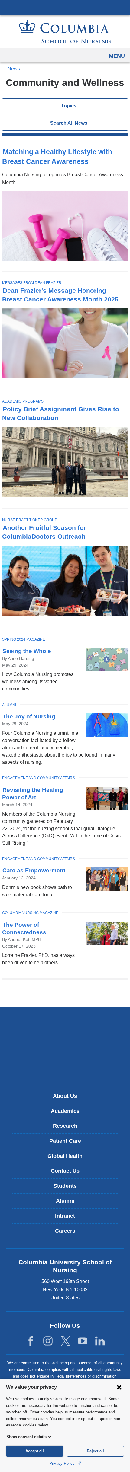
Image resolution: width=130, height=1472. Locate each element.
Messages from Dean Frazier (31, 283)
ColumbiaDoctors (65, 1061)
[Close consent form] (119, 1387)
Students (65, 1186)
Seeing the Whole (26, 651)
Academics (65, 1111)
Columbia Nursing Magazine (30, 913)
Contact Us (65, 1171)
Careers (65, 1231)
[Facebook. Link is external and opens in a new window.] (31, 1341)
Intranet (65, 1216)
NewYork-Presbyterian (65, 1042)
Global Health (65, 1156)
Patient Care (65, 1141)
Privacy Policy (62, 1463)
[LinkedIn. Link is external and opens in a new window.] (100, 1341)
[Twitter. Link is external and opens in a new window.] (65, 1341)
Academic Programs (23, 401)
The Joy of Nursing (28, 716)
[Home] (65, 31)
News (14, 68)
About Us (65, 1096)
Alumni (9, 705)
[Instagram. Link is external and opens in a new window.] (48, 1341)
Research (65, 1126)
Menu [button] (117, 56)
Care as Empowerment (33, 870)
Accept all (34, 1451)
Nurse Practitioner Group (29, 520)
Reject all (95, 1451)
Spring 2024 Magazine (23, 639)
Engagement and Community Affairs (38, 778)
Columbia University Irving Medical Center (65, 7)
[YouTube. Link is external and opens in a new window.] (83, 1341)
